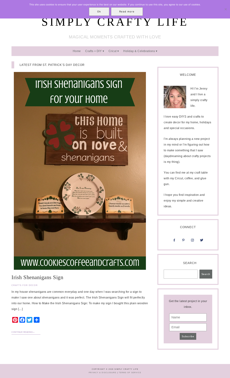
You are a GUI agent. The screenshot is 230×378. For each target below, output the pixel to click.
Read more (127, 11)
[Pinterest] (183, 241)
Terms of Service (130, 373)
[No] (225, 9)
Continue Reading (22, 332)
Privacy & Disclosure (102, 373)
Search (190, 263)
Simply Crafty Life (115, 21)
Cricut (113, 51)
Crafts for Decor (25, 285)
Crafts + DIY (93, 51)
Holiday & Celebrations (139, 51)
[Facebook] (174, 241)
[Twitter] (202, 241)
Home (77, 51)
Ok (99, 11)
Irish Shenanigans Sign (37, 277)
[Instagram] (201, 235)
